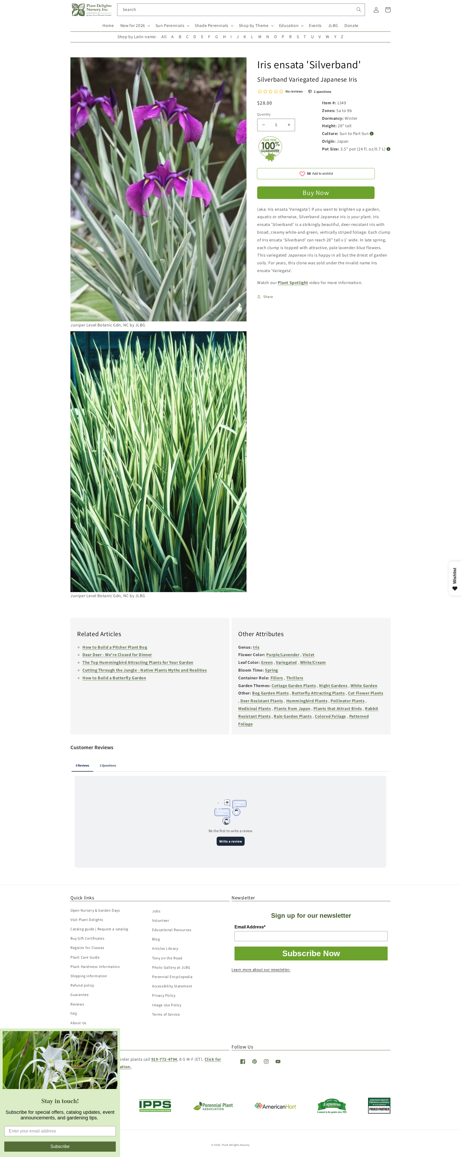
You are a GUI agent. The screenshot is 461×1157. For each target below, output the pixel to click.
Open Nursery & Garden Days (95, 910)
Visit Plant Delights (86, 919)
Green (267, 662)
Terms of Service (166, 1014)
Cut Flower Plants (365, 693)
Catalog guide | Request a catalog (99, 929)
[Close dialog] (115, 1033)
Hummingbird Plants (307, 701)
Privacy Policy (163, 995)
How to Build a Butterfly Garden (114, 678)
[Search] (359, 9)
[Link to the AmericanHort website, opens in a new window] (275, 1107)
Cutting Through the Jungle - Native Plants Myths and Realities (144, 670)
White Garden (364, 685)
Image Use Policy (166, 1005)
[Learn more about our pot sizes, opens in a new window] (389, 149)
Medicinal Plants (254, 708)
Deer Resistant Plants (261, 701)
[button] (134, 26)
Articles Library (165, 948)
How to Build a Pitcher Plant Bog (114, 647)
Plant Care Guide (85, 957)
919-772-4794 (164, 1059)
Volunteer (160, 920)
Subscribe (60, 1146)
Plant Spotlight (293, 282)
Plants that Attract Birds (337, 708)
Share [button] (268, 296)
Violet (309, 654)
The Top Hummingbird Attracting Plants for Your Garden (137, 662)
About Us (78, 1022)
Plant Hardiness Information (95, 966)
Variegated (286, 662)
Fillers (277, 678)
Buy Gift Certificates (87, 938)
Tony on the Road (167, 958)
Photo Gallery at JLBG (171, 967)
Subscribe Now (311, 953)
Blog (156, 939)
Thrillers (294, 678)
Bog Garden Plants (270, 693)
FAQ (73, 1013)
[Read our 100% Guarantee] (270, 160)
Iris (256, 647)
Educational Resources (172, 929)
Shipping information (88, 976)
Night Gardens (333, 685)
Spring (271, 670)
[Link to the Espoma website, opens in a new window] (332, 1112)
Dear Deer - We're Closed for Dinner (117, 654)
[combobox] (241, 10)
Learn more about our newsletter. (261, 969)
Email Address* (250, 927)
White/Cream (313, 662)
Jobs (156, 911)
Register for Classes (87, 947)
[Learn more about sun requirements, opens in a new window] (372, 133)
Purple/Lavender (282, 654)
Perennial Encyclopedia (172, 976)
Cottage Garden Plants (294, 685)
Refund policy (82, 985)
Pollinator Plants (347, 701)
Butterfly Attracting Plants (318, 693)
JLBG (333, 25)
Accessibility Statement (172, 986)
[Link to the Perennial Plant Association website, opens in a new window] (213, 1109)
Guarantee (79, 994)
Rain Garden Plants (293, 716)
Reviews (77, 1004)
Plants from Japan (292, 708)
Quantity (264, 114)
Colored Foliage (330, 716)
